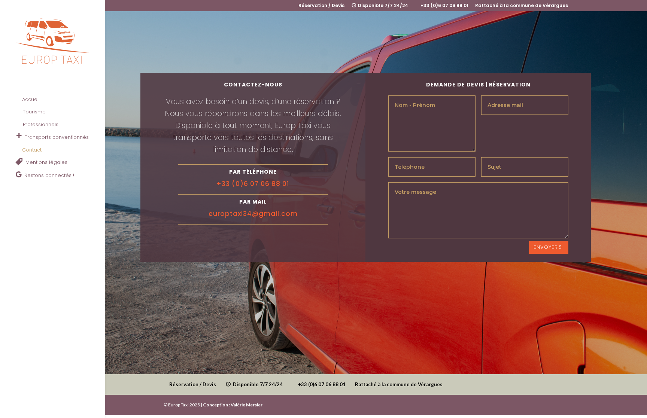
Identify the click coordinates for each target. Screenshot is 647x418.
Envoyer (546, 247)
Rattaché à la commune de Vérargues (521, 6)
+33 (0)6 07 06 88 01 (252, 183)
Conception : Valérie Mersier (232, 405)
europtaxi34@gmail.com (253, 213)
